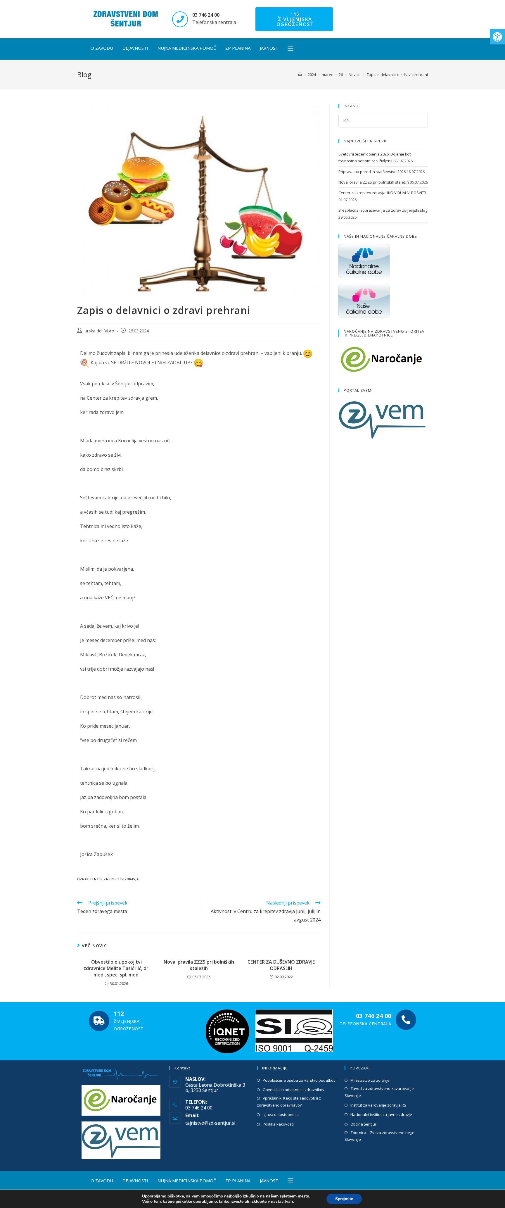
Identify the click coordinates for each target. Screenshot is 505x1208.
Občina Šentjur (363, 1124)
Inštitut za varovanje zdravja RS (378, 1105)
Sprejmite (344, 1199)
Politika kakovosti (278, 1124)
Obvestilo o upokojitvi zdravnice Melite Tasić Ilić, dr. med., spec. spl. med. (117, 968)
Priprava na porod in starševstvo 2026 (372, 171)
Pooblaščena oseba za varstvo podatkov (299, 1080)
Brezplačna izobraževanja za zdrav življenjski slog (382, 210)
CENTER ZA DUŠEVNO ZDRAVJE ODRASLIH (281, 965)
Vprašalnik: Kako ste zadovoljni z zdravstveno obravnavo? (289, 1101)
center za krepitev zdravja (114, 879)
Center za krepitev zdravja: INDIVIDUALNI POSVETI (382, 192)
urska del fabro (99, 331)
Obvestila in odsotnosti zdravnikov (293, 1089)
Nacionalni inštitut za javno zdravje (381, 1114)
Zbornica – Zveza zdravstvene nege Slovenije (379, 1136)
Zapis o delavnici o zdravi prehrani (397, 74)
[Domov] (300, 74)
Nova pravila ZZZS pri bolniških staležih (199, 965)
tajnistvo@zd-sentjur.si (210, 1123)
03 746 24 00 (205, 15)
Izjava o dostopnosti (281, 1114)
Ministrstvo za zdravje (370, 1080)
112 (119, 1013)
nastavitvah (282, 1201)
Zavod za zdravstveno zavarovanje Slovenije (379, 1092)
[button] (497, 36)
